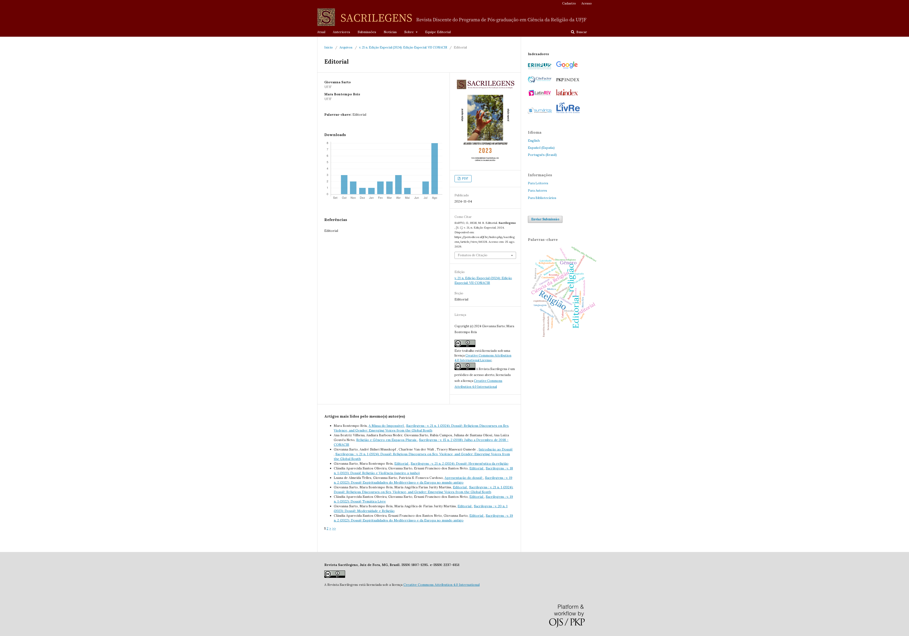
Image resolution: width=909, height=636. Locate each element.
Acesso (586, 3)
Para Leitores (538, 183)
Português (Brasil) (542, 155)
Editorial (401, 463)
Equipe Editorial (438, 32)
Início (328, 47)
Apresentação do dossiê (464, 478)
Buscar (581, 32)
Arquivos (345, 47)
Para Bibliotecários (542, 198)
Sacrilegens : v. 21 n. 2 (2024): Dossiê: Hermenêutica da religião (459, 463)
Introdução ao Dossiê (496, 449)
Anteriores (341, 32)
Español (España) (541, 148)
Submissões (367, 32)
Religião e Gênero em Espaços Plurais (386, 440)
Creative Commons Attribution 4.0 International (441, 585)
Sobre (409, 32)
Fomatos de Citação (472, 255)
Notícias (390, 32)
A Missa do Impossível (387, 426)
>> (334, 528)
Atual (321, 32)
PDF (464, 179)
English (534, 140)
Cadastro (569, 3)
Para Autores (537, 191)
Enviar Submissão (545, 219)
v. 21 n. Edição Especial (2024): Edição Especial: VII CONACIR (403, 47)
